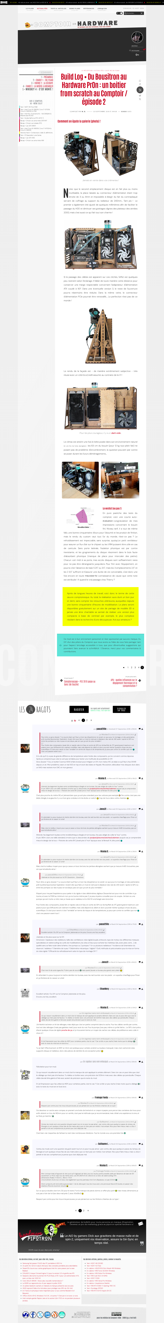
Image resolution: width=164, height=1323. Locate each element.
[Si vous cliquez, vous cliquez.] (81, 153)
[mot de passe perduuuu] (137, 56)
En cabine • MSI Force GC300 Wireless (101, 1271)
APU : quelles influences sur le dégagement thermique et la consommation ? (124, 682)
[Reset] (142, 13)
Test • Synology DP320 (95, 1288)
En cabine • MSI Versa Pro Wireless (99, 1281)
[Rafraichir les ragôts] (75, 721)
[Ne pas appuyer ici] (120, 153)
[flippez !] (47, 1314)
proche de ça (66, 1030)
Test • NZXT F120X (93, 1278)
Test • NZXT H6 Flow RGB (28, 107)
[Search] (125, 13)
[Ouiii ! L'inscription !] (137, 37)
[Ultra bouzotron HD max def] (80, 480)
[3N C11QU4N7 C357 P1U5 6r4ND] (100, 336)
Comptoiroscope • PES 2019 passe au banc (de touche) (79, 683)
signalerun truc (121, 709)
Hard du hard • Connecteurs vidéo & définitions (36, 133)
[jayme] (33, 1314)
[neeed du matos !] (62, 1314)
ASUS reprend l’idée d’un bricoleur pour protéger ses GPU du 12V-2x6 (48, 1288)
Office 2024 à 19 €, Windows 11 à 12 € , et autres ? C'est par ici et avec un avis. (50, 1296)
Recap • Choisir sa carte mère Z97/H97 (33, 121)
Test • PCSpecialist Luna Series (30, 135)
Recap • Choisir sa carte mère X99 (32, 140)
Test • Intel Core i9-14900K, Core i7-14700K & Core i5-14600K (35, 129)
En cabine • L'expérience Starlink (98, 1283)
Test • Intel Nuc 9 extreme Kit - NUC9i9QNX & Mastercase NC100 (35, 114)
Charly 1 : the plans (44, 79)
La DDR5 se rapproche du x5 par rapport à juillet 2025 (42, 1283)
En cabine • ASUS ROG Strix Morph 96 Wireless (103, 1268)
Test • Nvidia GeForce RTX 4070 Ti (32, 118)
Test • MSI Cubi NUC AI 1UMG (97, 1276)
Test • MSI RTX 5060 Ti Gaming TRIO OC (101, 1286)
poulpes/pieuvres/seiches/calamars (103, 789)
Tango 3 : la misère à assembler (39, 86)
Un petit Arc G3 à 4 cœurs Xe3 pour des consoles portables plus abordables (50, 1266)
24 (140, 90)
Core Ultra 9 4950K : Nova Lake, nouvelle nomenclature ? (43, 1281)
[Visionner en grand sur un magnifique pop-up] (100, 245)
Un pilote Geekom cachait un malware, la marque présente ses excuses (48, 1286)
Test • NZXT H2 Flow (94, 1266)
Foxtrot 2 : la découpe (43, 82)
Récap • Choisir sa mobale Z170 (31, 123)
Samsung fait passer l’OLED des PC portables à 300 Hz (42, 1263)
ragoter (79, 709)
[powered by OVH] (25, 1314)
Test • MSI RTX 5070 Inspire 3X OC (99, 1291)
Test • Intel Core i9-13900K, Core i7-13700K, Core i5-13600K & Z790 (35, 110)
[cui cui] (40, 1314)
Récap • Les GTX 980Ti (28, 126)
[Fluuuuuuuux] (54, 1314)
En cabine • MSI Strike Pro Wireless (99, 1273)
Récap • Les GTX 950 (27, 138)
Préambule (48, 76)
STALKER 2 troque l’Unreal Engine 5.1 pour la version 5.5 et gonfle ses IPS (48, 1273)
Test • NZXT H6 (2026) (95, 1263)
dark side (116, 433)
